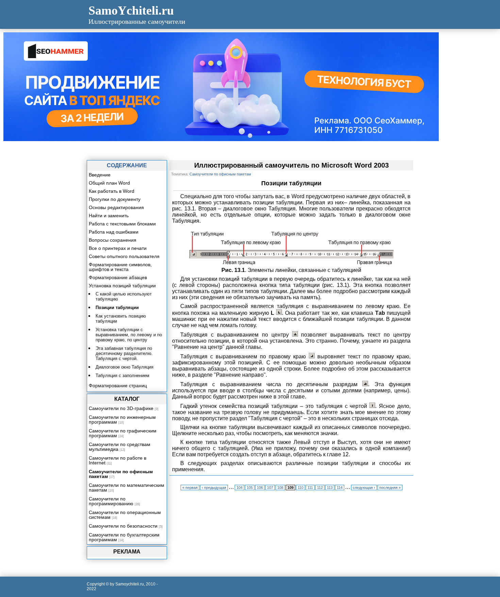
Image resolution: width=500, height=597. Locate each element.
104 (239, 487)
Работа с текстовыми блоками (122, 223)
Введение (100, 174)
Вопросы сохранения (112, 240)
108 (280, 487)
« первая (190, 487)
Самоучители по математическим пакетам (126, 487)
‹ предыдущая (214, 487)
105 (250, 487)
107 (270, 487)
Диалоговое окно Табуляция (124, 367)
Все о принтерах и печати (118, 248)
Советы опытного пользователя (124, 256)
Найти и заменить (109, 215)
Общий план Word (109, 183)
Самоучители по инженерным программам (122, 419)
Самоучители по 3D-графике (121, 408)
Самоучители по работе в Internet (117, 460)
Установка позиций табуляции (122, 285)
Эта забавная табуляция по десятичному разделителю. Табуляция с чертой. (124, 353)
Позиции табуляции (117, 307)
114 (340, 487)
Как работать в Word (111, 191)
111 (310, 487)
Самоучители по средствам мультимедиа (119, 447)
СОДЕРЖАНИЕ (127, 165)
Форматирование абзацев (118, 277)
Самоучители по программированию (111, 501)
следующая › (364, 487)
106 (260, 487)
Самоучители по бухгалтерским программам (124, 537)
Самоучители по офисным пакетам (121, 474)
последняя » (390, 487)
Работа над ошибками (113, 232)
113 (330, 487)
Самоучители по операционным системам (125, 515)
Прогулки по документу (114, 199)
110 (300, 487)
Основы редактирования (116, 207)
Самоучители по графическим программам (122, 433)
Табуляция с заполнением (122, 375)
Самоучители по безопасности (123, 526)
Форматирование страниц (118, 385)
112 (320, 487)
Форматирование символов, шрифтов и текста (120, 267)
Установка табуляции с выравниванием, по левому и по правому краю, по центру (129, 334)
